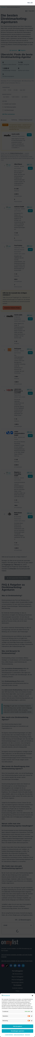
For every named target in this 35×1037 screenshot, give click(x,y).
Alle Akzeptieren (17, 1026)
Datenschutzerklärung (19, 1034)
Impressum (27, 1034)
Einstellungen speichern (17, 1031)
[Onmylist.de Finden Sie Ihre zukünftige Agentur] (5, 2)
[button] (32, 995)
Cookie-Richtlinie (9, 1034)
